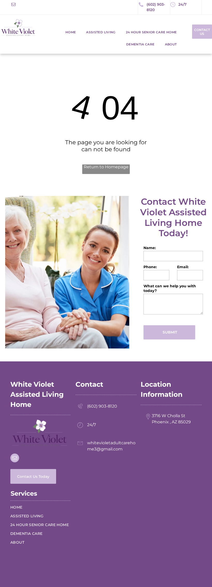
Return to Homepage (106, 166)
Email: (183, 267)
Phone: (150, 267)
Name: (149, 247)
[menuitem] (65, 32)
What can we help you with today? (169, 288)
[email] (13, 5)
